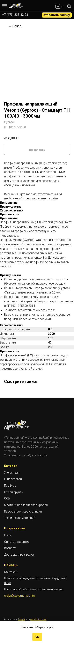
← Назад (15, 26)
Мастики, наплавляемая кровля (26, 505)
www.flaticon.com (38, 619)
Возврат (10, 548)
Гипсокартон (13, 479)
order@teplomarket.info (19, 595)
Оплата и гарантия (17, 541)
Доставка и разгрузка (19, 554)
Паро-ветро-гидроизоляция (23, 511)
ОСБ (7, 498)
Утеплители (12, 472)
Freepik (21, 619)
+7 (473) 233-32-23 (15, 15)
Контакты (10, 572)
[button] (57, 15)
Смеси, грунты (13, 492)
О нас (8, 535)
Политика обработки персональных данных (34, 589)
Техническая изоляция (19, 517)
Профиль (10, 485)
